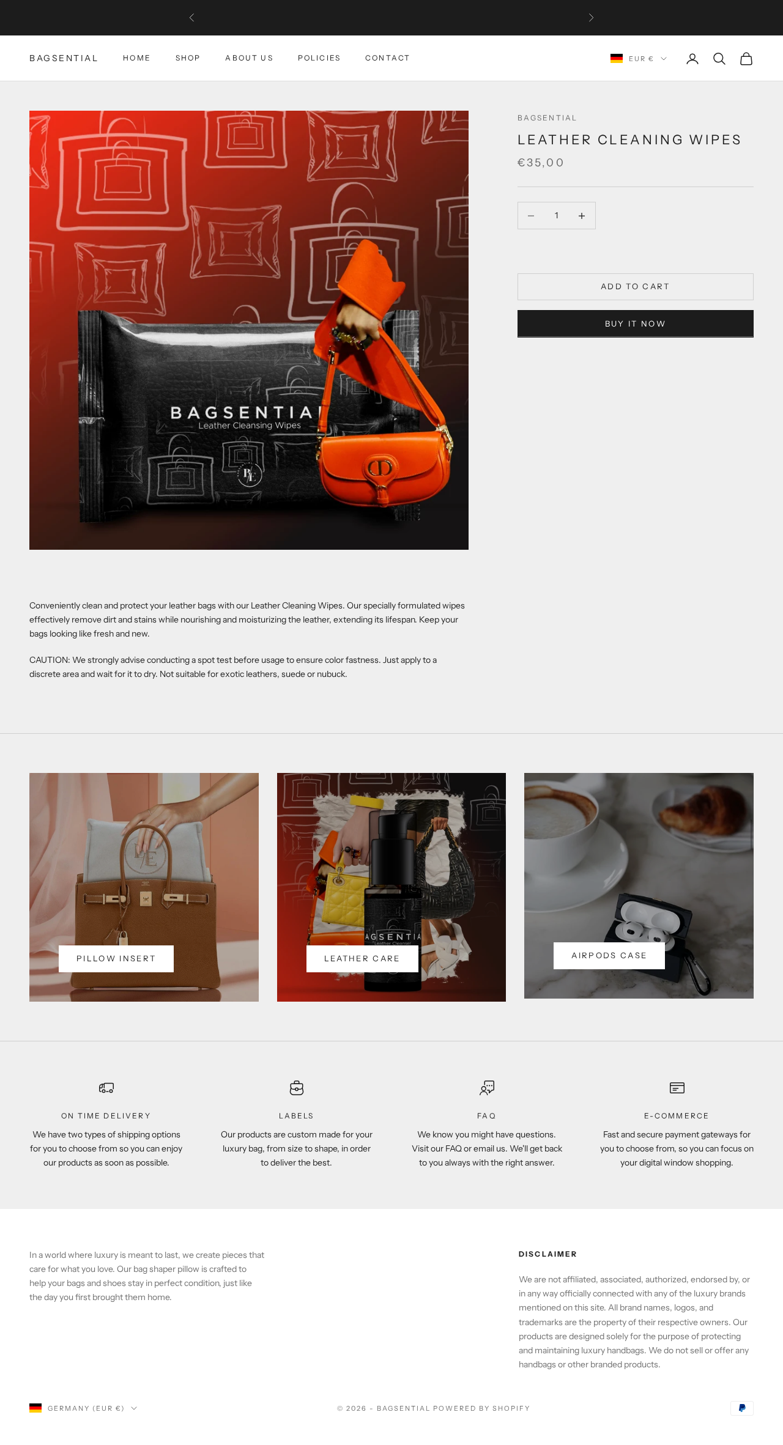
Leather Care (362, 958)
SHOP (188, 58)
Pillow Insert (116, 958)
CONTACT (387, 58)
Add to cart (635, 287)
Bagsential (548, 117)
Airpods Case (609, 955)
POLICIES (319, 58)
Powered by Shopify (481, 1408)
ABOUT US (249, 58)
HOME (137, 58)
